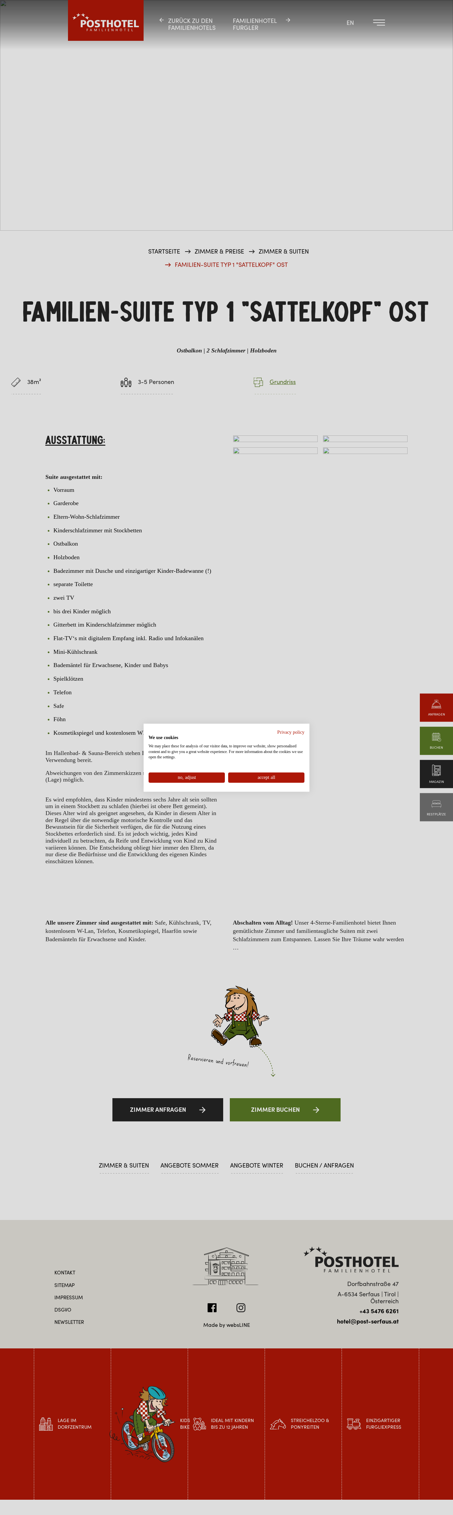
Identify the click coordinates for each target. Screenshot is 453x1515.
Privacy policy (290, 731)
